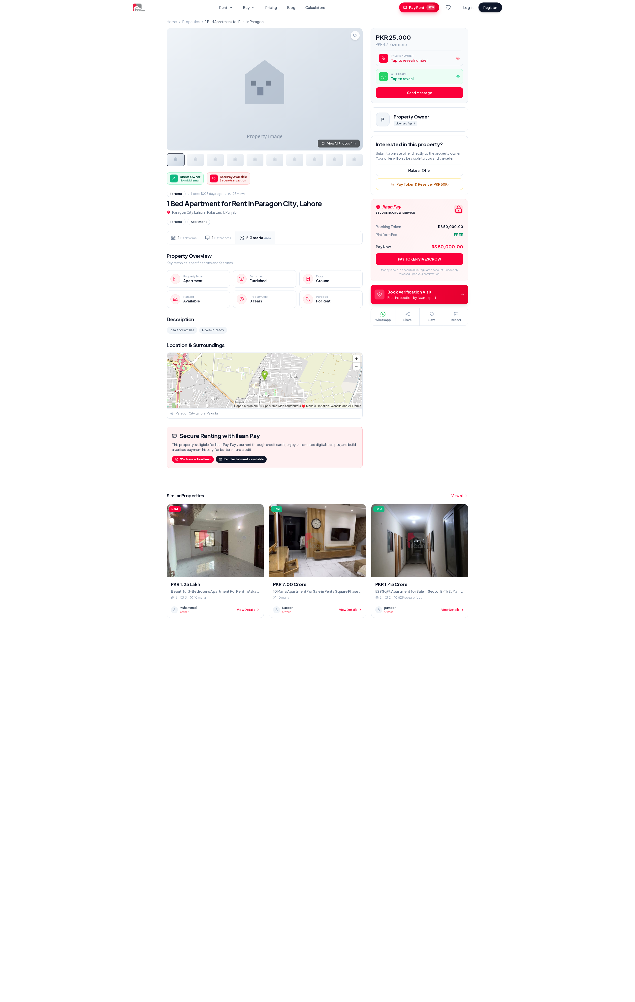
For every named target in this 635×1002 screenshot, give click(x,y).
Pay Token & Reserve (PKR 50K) (422, 184)
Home (172, 21)
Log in (468, 7)
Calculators (315, 7)
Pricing (271, 7)
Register (490, 7)
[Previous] (175, 89)
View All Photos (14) (341, 143)
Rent (223, 7)
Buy (246, 7)
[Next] (355, 89)
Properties (191, 21)
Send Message (419, 93)
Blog (291, 7)
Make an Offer (419, 170)
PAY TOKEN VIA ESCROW (419, 259)
